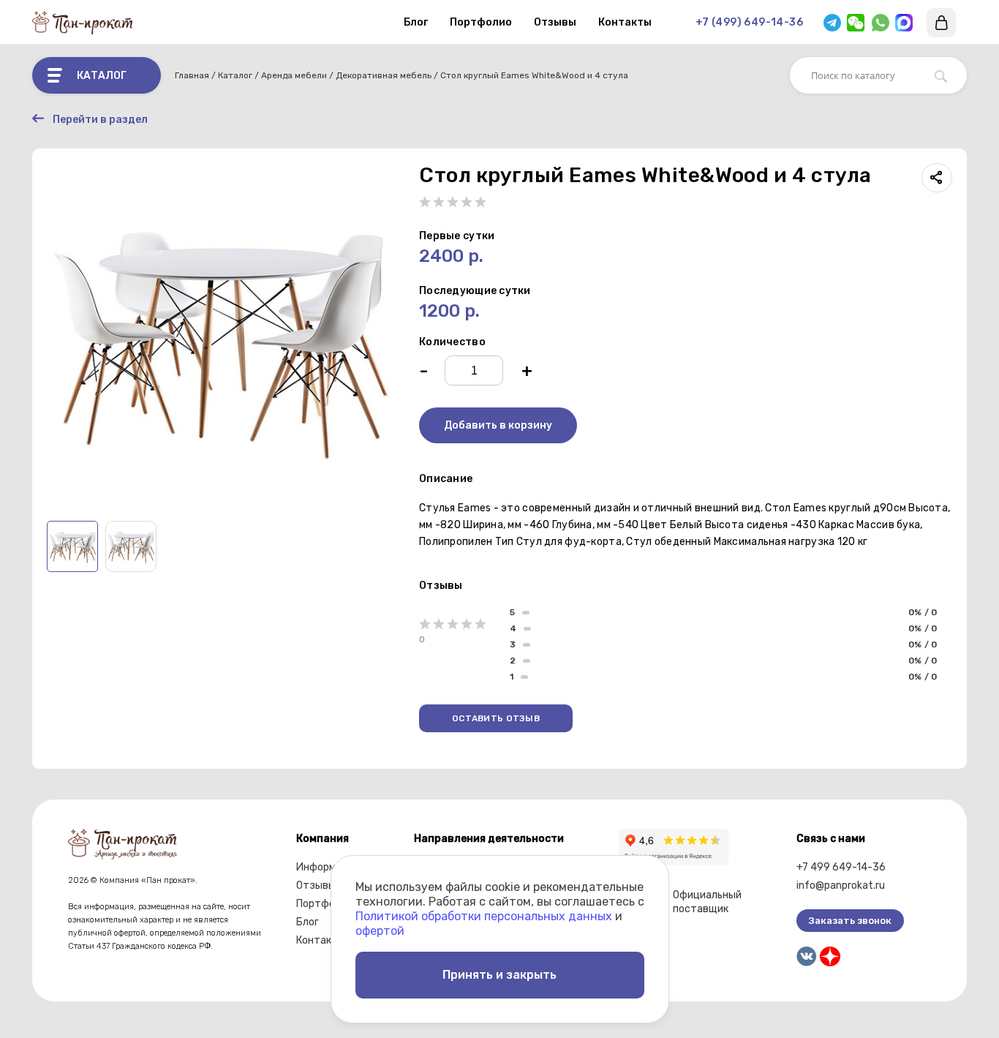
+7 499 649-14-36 (841, 867)
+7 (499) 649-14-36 (749, 22)
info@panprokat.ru (840, 885)
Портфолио (481, 22)
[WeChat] (855, 22)
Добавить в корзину (498, 425)
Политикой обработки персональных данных (483, 916)
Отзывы (555, 22)
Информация (327, 867)
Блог (416, 22)
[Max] (904, 22)
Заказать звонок (850, 920)
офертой (379, 931)
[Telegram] (832, 22)
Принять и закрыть (499, 975)
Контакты (625, 22)
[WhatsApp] (880, 22)
